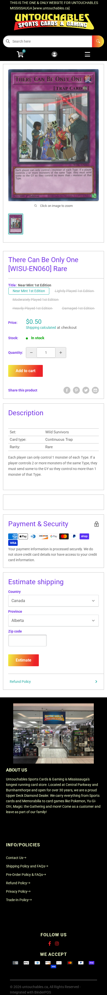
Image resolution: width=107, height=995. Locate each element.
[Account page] (54, 54)
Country (14, 591)
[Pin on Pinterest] (76, 390)
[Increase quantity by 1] (60, 352)
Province (15, 611)
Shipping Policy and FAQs (25, 866)
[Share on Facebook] (66, 390)
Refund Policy (20, 682)
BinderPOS (42, 992)
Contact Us (14, 858)
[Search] (98, 41)
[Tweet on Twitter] (85, 390)
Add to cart (25, 370)
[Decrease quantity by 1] (31, 352)
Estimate (23, 660)
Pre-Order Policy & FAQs (24, 875)
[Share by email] (95, 390)
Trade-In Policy (17, 900)
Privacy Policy (16, 891)
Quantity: (15, 353)
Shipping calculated (41, 328)
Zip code (15, 631)
